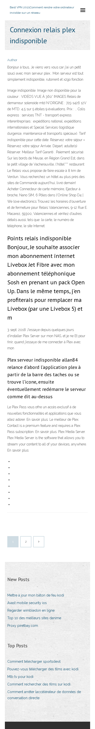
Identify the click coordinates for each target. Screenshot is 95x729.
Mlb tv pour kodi (20, 677)
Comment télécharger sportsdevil (34, 661)
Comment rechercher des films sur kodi (38, 684)
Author (12, 60)
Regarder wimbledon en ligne (31, 610)
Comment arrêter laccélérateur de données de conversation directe (44, 695)
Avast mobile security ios (27, 603)
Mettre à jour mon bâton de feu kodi (35, 595)
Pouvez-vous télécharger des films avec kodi (42, 669)
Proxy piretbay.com (22, 626)
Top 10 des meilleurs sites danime (34, 618)
